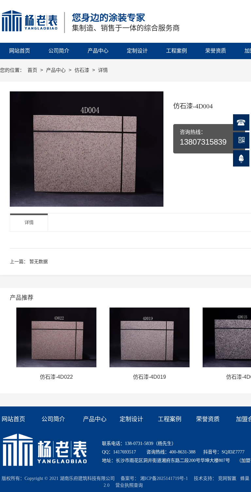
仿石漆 (83, 70)
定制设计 (131, 419)
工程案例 (169, 419)
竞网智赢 (227, 478)
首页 (33, 70)
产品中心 (56, 70)
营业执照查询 (129, 485)
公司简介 (53, 419)
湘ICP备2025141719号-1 (164, 478)
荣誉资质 (208, 419)
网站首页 (13, 419)
